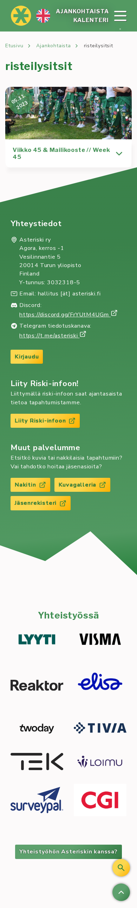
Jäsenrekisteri (36, 503)
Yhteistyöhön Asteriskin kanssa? (68, 851)
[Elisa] (100, 686)
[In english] (43, 16)
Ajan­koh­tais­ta (82, 11)
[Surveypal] (37, 801)
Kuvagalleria (78, 485)
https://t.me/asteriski (49, 336)
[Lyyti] (37, 640)
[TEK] (37, 763)
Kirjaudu (27, 357)
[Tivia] (100, 729)
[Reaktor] (37, 686)
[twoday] (37, 729)
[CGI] (100, 801)
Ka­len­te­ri (91, 20)
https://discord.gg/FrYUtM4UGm (65, 315)
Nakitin (25, 485)
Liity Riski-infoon (40, 421)
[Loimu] (100, 763)
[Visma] (100, 640)
